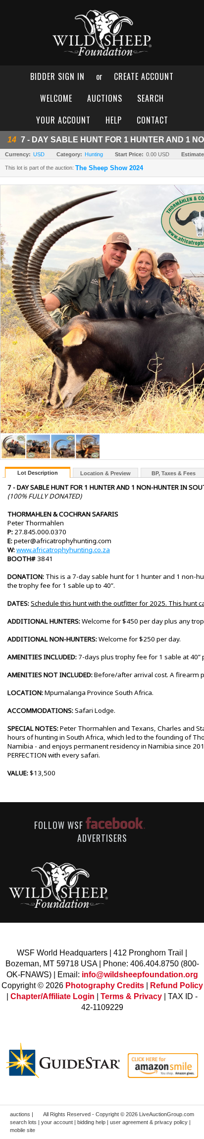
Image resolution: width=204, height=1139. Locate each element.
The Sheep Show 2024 (109, 168)
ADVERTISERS (102, 837)
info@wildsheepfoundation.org (140, 974)
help (113, 120)
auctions (104, 98)
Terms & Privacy (131, 996)
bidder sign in (57, 76)
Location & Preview (105, 473)
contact (152, 120)
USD (39, 154)
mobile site (22, 1130)
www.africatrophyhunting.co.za (63, 549)
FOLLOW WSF (60, 825)
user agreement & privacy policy (149, 1122)
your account (63, 120)
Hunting (94, 154)
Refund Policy (176, 985)
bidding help (91, 1122)
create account (144, 76)
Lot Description (37, 473)
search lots (23, 1122)
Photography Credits (104, 985)
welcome (56, 98)
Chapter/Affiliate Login (52, 996)
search (150, 98)
